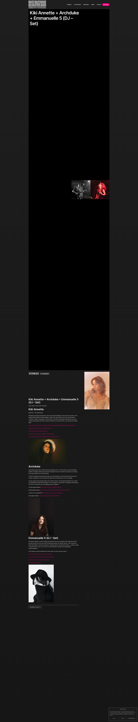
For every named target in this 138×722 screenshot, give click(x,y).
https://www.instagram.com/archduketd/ (49, 495)
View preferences (132, 718)
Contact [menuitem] (99, 4)
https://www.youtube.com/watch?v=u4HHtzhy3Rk (41, 557)
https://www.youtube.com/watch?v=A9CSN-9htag (41, 434)
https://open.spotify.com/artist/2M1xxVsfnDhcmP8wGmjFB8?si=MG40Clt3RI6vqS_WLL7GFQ (52, 425)
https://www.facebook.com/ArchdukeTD (52, 493)
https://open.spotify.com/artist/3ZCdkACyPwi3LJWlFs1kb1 (54, 490)
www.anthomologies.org (35, 562)
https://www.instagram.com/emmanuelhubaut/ (40, 554)
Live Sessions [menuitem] (77, 4)
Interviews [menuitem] (86, 4)
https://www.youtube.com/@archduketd (51, 487)
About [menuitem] (92, 4)
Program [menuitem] (69, 4)
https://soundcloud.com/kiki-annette (38, 431)
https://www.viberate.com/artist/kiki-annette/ (40, 428)
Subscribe (105, 4)
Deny (123, 718)
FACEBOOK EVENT (35, 607)
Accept (114, 718)
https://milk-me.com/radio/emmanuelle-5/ (39, 559)
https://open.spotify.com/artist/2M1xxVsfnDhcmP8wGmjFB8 (44, 436)
